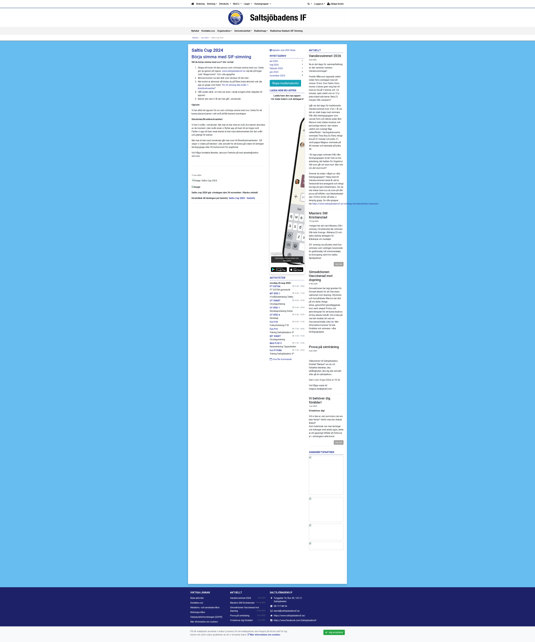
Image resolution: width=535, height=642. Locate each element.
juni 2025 (274, 72)
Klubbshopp (260, 31)
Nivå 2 (236, 4)
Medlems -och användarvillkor (205, 607)
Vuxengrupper (261, 4)
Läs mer (338, 264)
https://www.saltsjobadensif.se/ (289, 615)
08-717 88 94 (280, 606)
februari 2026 (276, 68)
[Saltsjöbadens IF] (267, 17)
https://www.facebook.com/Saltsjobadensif (295, 620)
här (332, 321)
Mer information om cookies (204, 621)
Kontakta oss (208, 31)
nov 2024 (204, 38)
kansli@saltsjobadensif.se (287, 611)
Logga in (318, 4)
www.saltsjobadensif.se (233, 71)
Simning (211, 4)
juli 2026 (274, 61)
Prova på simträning (324, 347)
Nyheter (195, 31)
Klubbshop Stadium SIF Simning (286, 31)
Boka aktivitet (197, 598)
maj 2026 (274, 64)
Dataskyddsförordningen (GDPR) (206, 617)
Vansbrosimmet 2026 (325, 56)
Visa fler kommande (282, 359)
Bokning (200, 4)
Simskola (224, 4)
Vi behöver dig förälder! (319, 400)
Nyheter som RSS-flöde (283, 50)
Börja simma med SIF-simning (221, 56)
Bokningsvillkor (197, 612)
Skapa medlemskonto (285, 83)
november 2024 (277, 75)
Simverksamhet (242, 31)
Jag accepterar (335, 632)
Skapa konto (337, 4)
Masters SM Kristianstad (318, 215)
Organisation (223, 31)
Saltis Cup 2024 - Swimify (242, 198)
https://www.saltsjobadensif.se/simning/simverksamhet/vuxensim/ (345, 203)
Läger (247, 4)
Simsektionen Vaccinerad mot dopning (321, 276)
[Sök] (310, 4)
